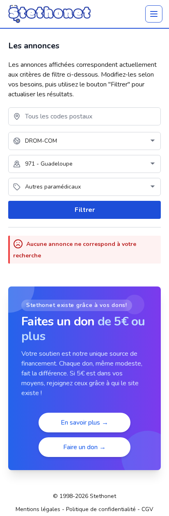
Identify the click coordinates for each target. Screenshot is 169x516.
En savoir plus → (84, 422)
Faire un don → (84, 447)
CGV (147, 509)
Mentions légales (38, 509)
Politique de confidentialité (101, 509)
